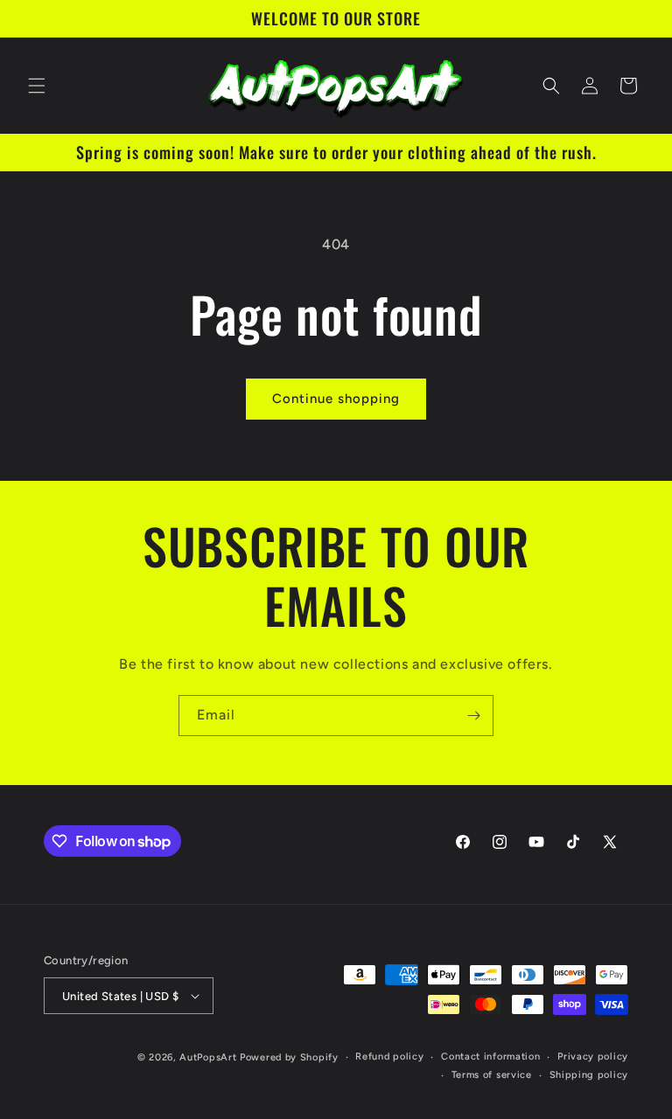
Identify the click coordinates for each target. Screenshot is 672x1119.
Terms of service (492, 1075)
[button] (37, 85)
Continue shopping (336, 399)
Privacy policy (592, 1056)
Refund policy (389, 1056)
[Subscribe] (473, 715)
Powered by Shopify (289, 1057)
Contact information (490, 1056)
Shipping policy (589, 1075)
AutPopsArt (207, 1057)
